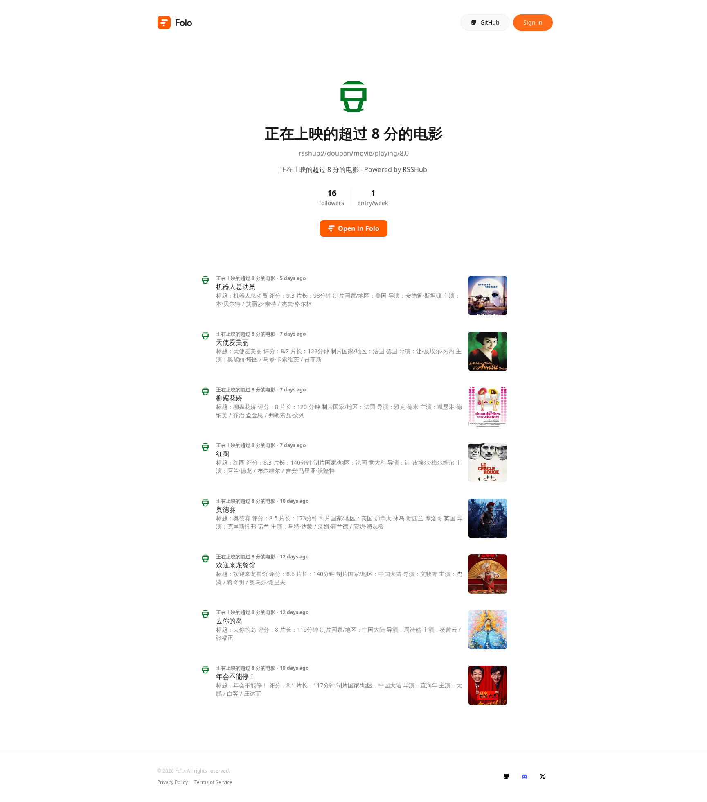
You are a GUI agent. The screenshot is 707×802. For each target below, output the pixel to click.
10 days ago (294, 501)
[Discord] (524, 776)
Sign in (533, 22)
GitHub (490, 22)
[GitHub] (506, 776)
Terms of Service (213, 782)
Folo (180, 770)
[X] (542, 776)
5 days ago (293, 278)
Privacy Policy (172, 782)
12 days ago (294, 556)
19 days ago (294, 668)
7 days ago (293, 334)
